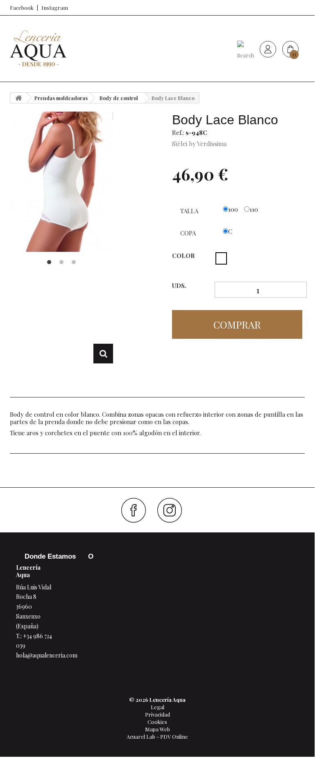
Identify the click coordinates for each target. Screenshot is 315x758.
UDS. (179, 286)
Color (184, 255)
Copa (188, 233)
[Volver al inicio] (18, 98)
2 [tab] (61, 262)
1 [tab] (49, 262)
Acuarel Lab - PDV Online (157, 736)
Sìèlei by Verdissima (199, 143)
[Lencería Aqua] (38, 48)
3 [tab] (74, 262)
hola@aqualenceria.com (46, 655)
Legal (157, 706)
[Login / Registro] (268, 49)
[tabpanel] (61, 182)
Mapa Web (157, 729)
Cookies (157, 721)
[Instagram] (172, 510)
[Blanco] (221, 258)
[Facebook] (136, 510)
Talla (190, 211)
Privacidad (157, 714)
